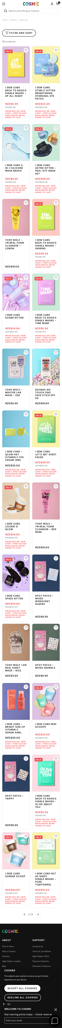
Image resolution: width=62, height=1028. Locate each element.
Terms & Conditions (41, 951)
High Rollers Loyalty (11, 961)
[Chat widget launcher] (54, 1020)
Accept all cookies (22, 988)
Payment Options (40, 961)
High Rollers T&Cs (40, 956)
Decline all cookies (22, 997)
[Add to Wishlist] (26, 50)
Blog (4, 966)
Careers (6, 956)
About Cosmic (9, 951)
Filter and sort (21, 32)
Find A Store (8, 946)
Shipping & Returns (41, 966)
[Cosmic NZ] (31, 4)
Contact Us (37, 946)
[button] (57, 4)
